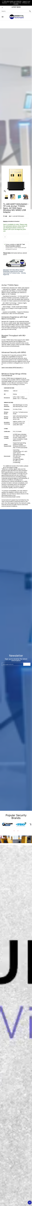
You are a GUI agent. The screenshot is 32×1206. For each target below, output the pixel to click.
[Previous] (4, 180)
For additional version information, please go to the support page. (15, 466)
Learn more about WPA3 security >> (12, 367)
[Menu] (2, 17)
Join (27, 664)
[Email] (7, 824)
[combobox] (15, 11)
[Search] (30, 11)
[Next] (28, 180)
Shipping (5, 221)
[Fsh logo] (21, 824)
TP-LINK (5, 216)
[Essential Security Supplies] (17, 17)
